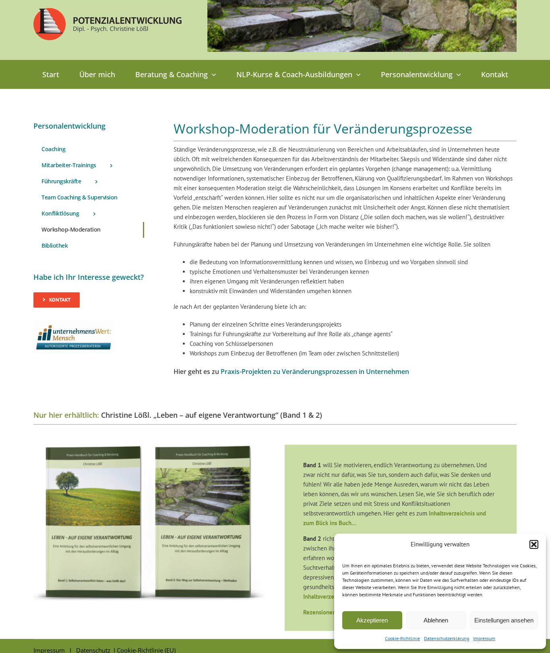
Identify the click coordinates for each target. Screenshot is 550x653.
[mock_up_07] (149, 448)
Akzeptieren (372, 620)
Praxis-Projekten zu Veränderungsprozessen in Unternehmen (315, 371)
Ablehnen (436, 620)
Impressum (484, 638)
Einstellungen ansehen (503, 620)
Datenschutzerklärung (446, 638)
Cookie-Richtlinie (402, 638)
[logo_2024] (107, 11)
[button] (534, 544)
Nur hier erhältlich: (66, 415)
